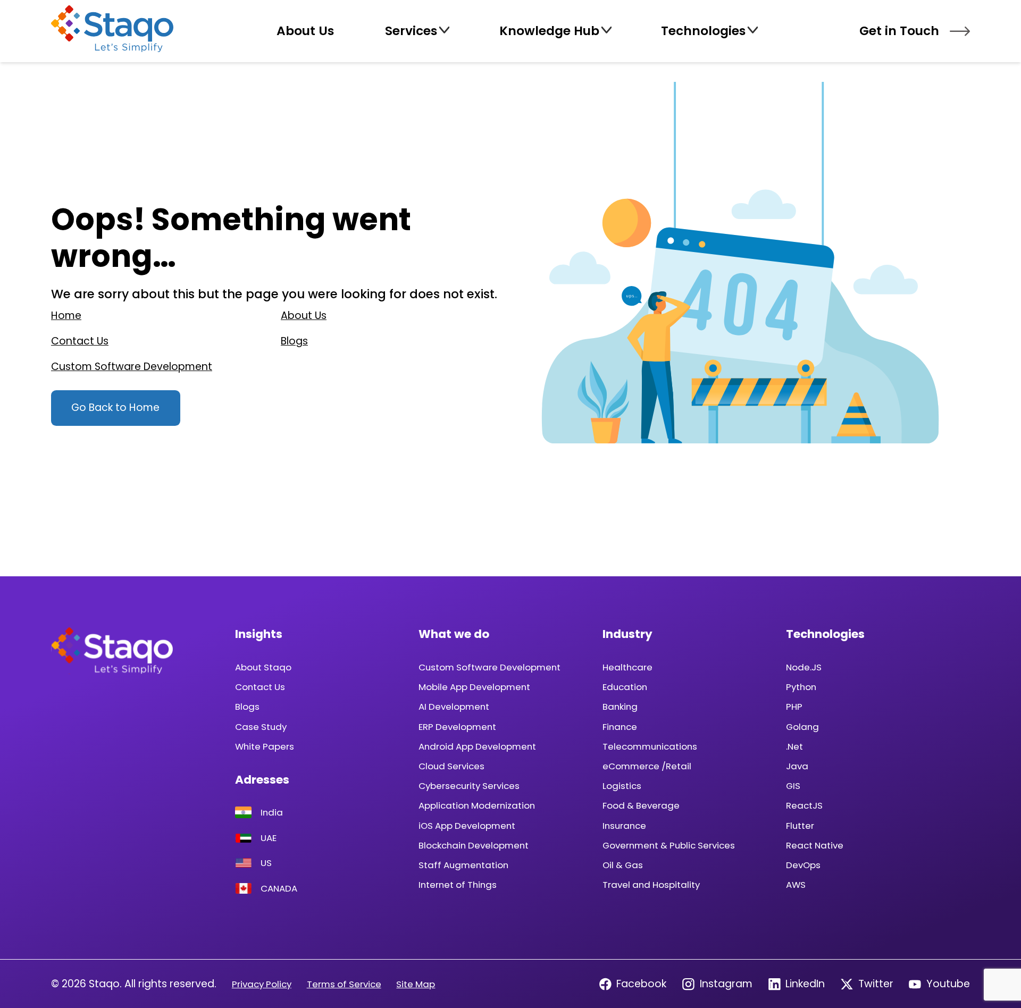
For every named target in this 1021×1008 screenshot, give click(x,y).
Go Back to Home (115, 407)
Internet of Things (458, 884)
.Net (794, 746)
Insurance (624, 825)
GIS (793, 785)
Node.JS (804, 667)
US (266, 863)
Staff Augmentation (463, 865)
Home (66, 315)
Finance (619, 726)
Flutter (800, 825)
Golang (802, 726)
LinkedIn (805, 984)
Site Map (415, 984)
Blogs (294, 341)
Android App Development (477, 746)
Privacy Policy (261, 984)
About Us (304, 315)
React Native (814, 845)
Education (624, 687)
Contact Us (79, 341)
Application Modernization (477, 805)
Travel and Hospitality (651, 884)
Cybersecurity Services (469, 785)
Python (801, 687)
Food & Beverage (641, 805)
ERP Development (457, 726)
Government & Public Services (668, 845)
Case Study (261, 726)
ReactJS (804, 805)
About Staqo (263, 667)
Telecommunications (649, 746)
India (272, 812)
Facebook (641, 984)
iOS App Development (467, 825)
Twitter (875, 984)
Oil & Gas (622, 865)
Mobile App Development (474, 687)
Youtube (948, 984)
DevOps (803, 865)
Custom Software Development (131, 366)
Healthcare (627, 667)
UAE (269, 838)
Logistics (621, 785)
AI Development (454, 706)
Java (797, 766)
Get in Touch (899, 30)
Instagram (726, 984)
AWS (796, 884)
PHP (794, 706)
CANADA (279, 888)
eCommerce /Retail (646, 766)
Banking (620, 706)
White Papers (264, 746)
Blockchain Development (474, 845)
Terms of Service (344, 984)
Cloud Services (451, 766)
